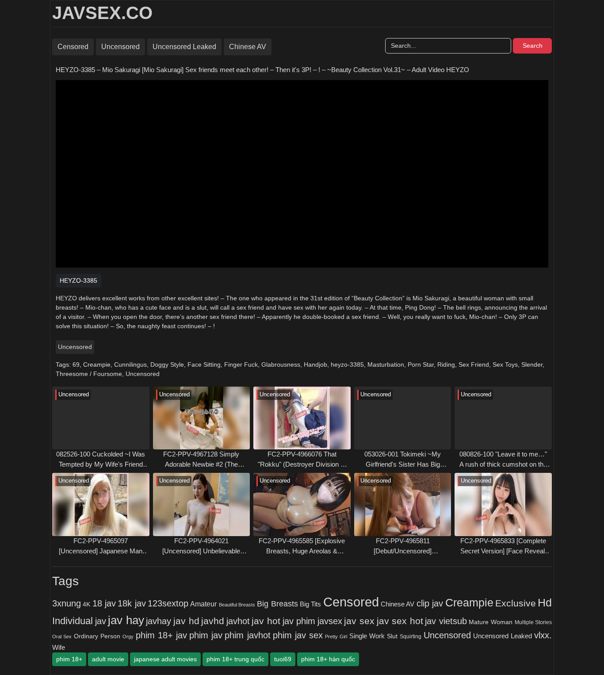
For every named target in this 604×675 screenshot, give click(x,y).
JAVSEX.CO (102, 13)
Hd (545, 602)
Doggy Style (167, 364)
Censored (72, 46)
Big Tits (310, 604)
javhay (158, 621)
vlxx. (543, 635)
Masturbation (385, 364)
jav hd (186, 621)
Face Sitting (204, 364)
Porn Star (421, 364)
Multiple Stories (533, 622)
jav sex (359, 621)
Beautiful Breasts (237, 604)
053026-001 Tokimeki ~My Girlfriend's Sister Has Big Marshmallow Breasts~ (402, 459)
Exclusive (515, 603)
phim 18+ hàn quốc (328, 659)
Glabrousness (280, 364)
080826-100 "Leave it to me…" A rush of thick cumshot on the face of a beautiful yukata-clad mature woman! (503, 459)
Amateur (203, 604)
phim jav (205, 635)
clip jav (430, 603)
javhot (238, 621)
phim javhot (247, 635)
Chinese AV (247, 46)
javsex (329, 621)
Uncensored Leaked (184, 46)
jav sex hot (400, 621)
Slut (392, 636)
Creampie (97, 364)
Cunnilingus (130, 364)
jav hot (266, 621)
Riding (446, 364)
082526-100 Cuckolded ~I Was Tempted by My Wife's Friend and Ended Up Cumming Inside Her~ (101, 459)
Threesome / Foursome (89, 373)
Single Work (367, 636)
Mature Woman (490, 621)
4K (86, 604)
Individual (72, 620)
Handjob (315, 364)
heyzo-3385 (347, 364)
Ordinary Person (97, 636)
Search (533, 45)
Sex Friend (474, 364)
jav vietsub (446, 621)
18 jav (104, 603)
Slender (532, 364)
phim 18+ (69, 659)
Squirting (410, 636)
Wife (58, 647)
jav (100, 621)
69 (76, 364)
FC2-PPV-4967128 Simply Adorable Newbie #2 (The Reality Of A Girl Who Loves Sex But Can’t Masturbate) (201, 459)
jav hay (126, 620)
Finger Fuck (241, 364)
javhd (212, 621)
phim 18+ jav (161, 635)
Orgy (128, 636)
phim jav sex (298, 635)
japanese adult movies (165, 659)
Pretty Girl (336, 636)
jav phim (299, 621)
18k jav (131, 603)
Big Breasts (277, 603)
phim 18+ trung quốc (235, 659)
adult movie (108, 659)
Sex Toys (505, 364)
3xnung (66, 603)
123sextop (168, 603)
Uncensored (120, 46)
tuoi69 (282, 659)
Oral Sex (62, 636)
